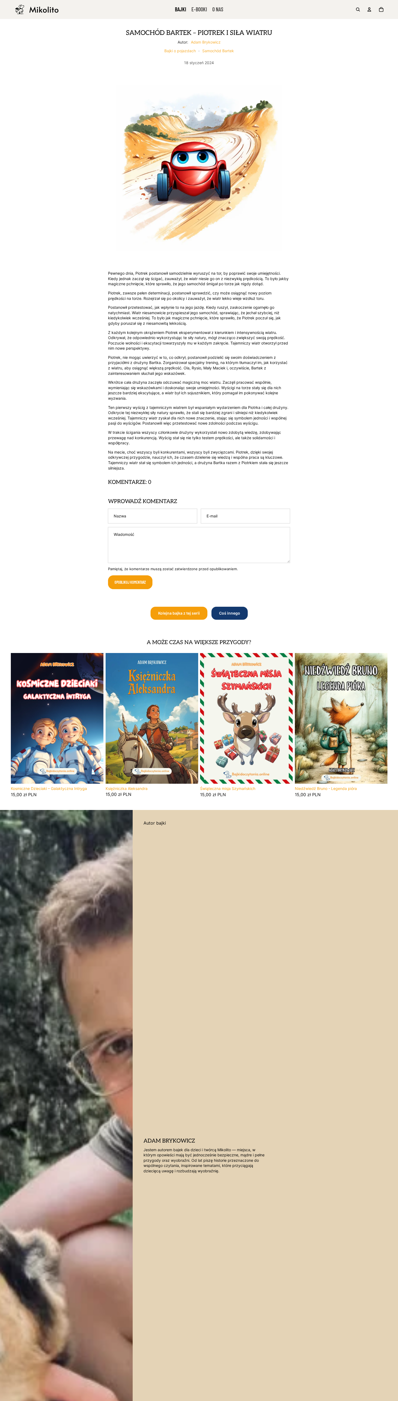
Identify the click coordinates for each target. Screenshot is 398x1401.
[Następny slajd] (95, 718)
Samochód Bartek (218, 50)
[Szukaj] (358, 9)
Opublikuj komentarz (130, 582)
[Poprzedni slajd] (19, 718)
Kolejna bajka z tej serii (179, 613)
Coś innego (229, 613)
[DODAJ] (95, 775)
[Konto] (369, 9)
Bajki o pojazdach (180, 50)
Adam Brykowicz (206, 42)
